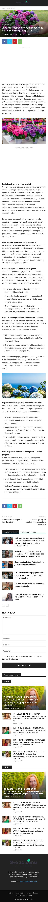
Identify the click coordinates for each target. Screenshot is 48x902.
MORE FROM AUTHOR (28, 532)
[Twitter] (9, 41)
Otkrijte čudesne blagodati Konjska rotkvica (12, 521)
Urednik (6, 34)
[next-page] (7, 605)
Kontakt (28, 893)
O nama (35, 893)
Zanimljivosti (11, 8)
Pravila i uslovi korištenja (24, 895)
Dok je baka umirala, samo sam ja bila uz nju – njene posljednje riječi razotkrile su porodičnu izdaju (29, 554)
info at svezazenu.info (28, 881)
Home (3, 8)
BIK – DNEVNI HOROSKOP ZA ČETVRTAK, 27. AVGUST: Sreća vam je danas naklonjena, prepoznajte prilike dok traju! (29, 742)
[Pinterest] (15, 41)
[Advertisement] (24, 64)
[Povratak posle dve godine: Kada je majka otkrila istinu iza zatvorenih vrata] (7, 597)
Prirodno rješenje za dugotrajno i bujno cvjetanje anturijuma (35, 522)
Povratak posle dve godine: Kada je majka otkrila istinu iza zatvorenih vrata (30, 597)
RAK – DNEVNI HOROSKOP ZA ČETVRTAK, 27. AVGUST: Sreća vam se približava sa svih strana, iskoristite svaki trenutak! (29, 730)
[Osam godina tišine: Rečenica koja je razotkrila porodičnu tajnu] (7, 564)
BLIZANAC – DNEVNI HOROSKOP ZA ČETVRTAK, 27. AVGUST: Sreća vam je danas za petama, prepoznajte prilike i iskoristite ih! (24, 791)
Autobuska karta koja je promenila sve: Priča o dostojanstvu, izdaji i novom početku (29, 575)
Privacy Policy (20, 893)
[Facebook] (4, 41)
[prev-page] (3, 605)
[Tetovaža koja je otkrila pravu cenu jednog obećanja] (7, 586)
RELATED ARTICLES (11, 532)
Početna (11, 893)
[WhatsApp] (20, 41)
